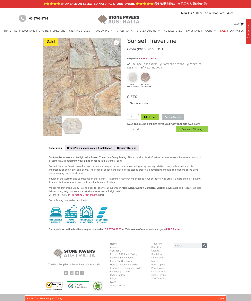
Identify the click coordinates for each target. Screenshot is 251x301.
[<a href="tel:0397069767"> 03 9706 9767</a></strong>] (22, 18)
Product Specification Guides (126, 268)
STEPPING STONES (79, 31)
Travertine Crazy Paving (84, 194)
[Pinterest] (77, 273)
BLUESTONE (28, 31)
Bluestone (156, 247)
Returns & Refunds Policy (124, 254)
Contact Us (116, 250)
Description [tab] (55, 148)
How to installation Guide (124, 264)
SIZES (132, 97)
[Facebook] (66, 273)
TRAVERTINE (10, 31)
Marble (155, 261)
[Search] (204, 245)
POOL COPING (101, 31)
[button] (116, 42)
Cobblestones (159, 271)
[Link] (82, 273)
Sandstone (157, 254)
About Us (115, 247)
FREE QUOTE (148, 58)
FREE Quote (173, 229)
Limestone (157, 257)
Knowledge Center (120, 271)
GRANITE (44, 31)
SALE (223, 31)
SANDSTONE (193, 31)
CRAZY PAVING (125, 31)
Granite (155, 250)
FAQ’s (113, 281)
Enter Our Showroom (121, 261)
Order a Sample (172, 117)
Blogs (113, 278)
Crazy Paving (158, 274)
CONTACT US (237, 31)
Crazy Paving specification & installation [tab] (89, 148)
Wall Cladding (158, 278)
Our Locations (118, 285)
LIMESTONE (59, 31)
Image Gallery (117, 274)
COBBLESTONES (173, 31)
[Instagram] (71, 273)
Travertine (157, 243)
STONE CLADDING (146, 31)
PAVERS (208, 31)
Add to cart (150, 117)
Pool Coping (158, 264)
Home (113, 243)
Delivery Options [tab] (126, 148)
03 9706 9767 (38, 18)
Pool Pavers (157, 268)
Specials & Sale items (121, 257)
